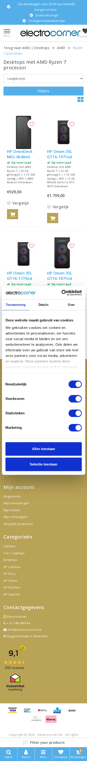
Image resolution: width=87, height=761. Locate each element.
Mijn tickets (11, 510)
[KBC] (59, 712)
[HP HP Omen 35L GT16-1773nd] (23, 254)
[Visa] (14, 712)
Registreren (12, 496)
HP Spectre (11, 594)
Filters (43, 91)
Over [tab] (71, 305)
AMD (61, 48)
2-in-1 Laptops (14, 553)
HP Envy (9, 573)
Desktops (41, 48)
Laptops (9, 546)
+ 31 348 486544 (18, 623)
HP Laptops (12, 567)
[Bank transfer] (73, 712)
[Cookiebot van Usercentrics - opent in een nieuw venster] (62, 293)
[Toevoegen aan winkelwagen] (12, 214)
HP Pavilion (11, 587)
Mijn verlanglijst (15, 517)
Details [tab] (43, 305)
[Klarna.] (37, 720)
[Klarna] (51, 720)
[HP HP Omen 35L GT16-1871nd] (63, 254)
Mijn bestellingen (16, 503)
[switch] (75, 398)
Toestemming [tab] (16, 305)
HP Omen (10, 580)
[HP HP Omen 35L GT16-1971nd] (63, 132)
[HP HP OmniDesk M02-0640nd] (23, 132)
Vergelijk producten (18, 524)
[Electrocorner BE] (50, 33)
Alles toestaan (43, 449)
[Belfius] (44, 712)
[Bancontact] (29, 712)
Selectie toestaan (43, 464)
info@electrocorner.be (24, 629)
